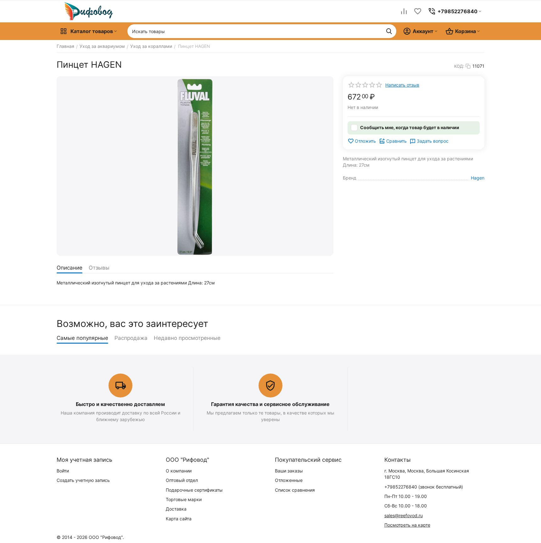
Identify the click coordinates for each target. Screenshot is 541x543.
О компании (179, 470)
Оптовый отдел (182, 480)
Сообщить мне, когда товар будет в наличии (409, 127)
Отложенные (289, 480)
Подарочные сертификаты (194, 490)
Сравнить (396, 141)
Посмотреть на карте (407, 525)
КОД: (459, 66)
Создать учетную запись (83, 480)
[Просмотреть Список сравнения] (404, 11)
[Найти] (389, 31)
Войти (63, 470)
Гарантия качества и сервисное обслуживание (270, 404)
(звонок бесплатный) (423, 486)
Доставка (176, 509)
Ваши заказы (289, 470)
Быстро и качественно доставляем (120, 404)
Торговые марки (184, 499)
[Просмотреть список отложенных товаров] (418, 11)
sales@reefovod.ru (403, 515)
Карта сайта (179, 518)
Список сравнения (295, 490)
